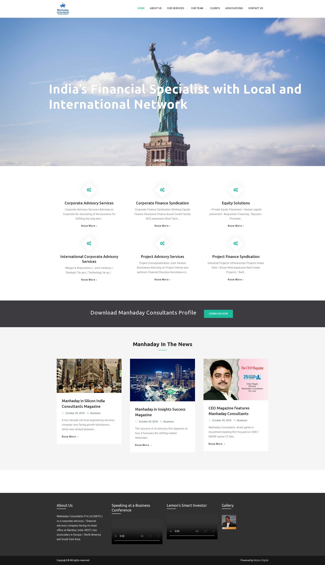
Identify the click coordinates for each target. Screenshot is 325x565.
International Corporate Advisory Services (89, 258)
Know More (88, 225)
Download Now (218, 313)
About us (156, 8)
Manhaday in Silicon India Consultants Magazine (83, 403)
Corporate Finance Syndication (162, 203)
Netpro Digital (261, 560)
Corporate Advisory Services (89, 203)
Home (141, 8)
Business (95, 413)
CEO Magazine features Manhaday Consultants (229, 411)
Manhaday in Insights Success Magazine (160, 412)
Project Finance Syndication (235, 256)
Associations (234, 8)
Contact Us (255, 8)
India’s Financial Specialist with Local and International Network (175, 96)
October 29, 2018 (75, 413)
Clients (215, 8)
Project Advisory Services (162, 256)
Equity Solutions (236, 203)
